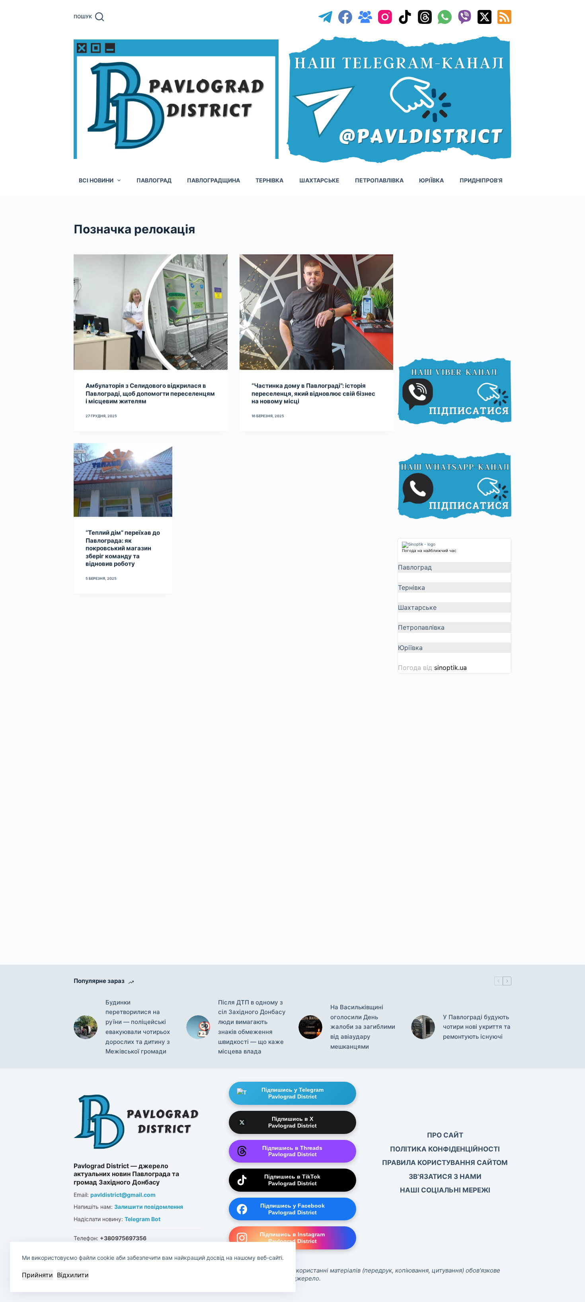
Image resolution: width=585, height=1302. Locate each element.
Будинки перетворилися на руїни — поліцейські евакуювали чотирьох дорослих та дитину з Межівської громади (137, 1027)
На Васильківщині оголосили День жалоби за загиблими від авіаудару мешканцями (362, 1026)
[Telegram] (325, 17)
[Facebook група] (365, 17)
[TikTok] (405, 17)
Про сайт (445, 1135)
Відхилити (73, 1275)
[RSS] (504, 17)
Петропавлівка (379, 180)
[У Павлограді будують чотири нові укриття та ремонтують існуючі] (423, 1027)
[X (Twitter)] (484, 17)
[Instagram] (385, 17)
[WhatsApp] (445, 17)
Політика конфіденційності (445, 1149)
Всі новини (96, 180)
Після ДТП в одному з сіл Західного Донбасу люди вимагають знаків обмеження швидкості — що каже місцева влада (252, 1027)
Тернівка (269, 180)
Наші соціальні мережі (445, 1190)
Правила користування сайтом (445, 1163)
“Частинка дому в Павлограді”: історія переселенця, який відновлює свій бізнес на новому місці (313, 393)
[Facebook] (345, 17)
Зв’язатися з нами (445, 1177)
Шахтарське (319, 180)
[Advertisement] (457, 279)
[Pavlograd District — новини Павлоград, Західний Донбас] (137, 1120)
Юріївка (431, 180)
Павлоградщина (213, 180)
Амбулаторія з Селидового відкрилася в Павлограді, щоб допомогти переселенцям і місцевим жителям (150, 393)
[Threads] (425, 17)
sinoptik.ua (450, 668)
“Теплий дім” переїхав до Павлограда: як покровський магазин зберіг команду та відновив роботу (123, 548)
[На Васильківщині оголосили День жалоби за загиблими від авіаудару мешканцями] (310, 1027)
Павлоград (154, 180)
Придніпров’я (481, 180)
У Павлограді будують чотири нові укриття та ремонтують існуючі (477, 1027)
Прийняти (37, 1275)
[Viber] (465, 17)
